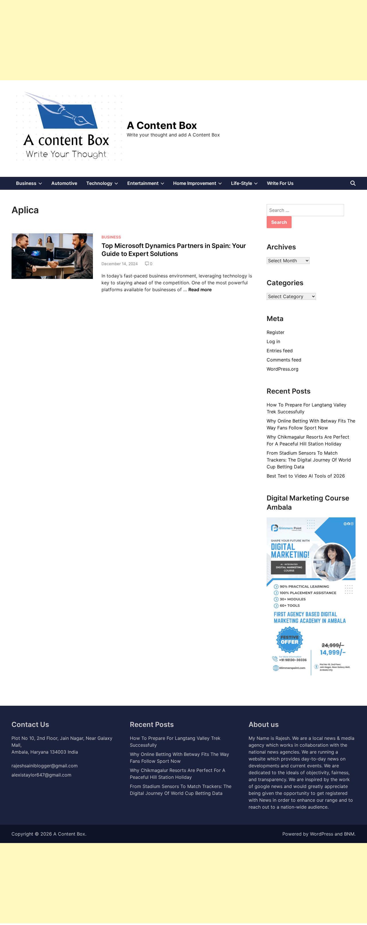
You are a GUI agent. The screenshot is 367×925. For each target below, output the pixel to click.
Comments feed (284, 360)
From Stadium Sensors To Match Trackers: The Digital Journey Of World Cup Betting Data (309, 460)
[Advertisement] (172, 40)
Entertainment (148, 185)
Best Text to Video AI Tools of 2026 (306, 476)
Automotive (64, 183)
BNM (349, 834)
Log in (273, 341)
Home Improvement (200, 185)
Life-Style (246, 185)
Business (31, 185)
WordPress (321, 834)
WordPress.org (282, 369)
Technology (104, 185)
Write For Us (280, 183)
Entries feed (280, 350)
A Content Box (162, 125)
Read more (200, 289)
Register (275, 332)
